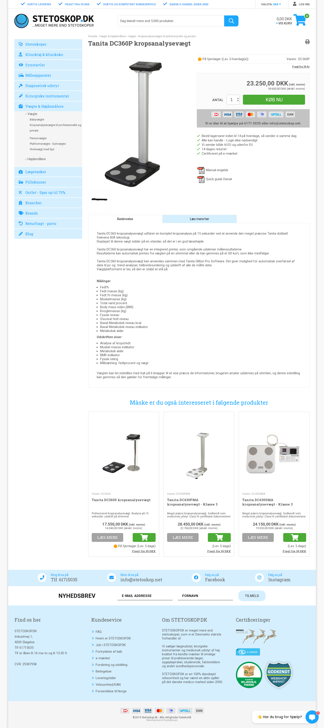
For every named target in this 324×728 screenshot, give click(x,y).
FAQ (99, 632)
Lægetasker (35, 171)
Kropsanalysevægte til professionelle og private (55, 127)
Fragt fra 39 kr (301, 66)
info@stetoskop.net (141, 579)
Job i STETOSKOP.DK (111, 645)
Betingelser (104, 671)
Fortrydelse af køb (109, 652)
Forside (92, 36)
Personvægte (38, 138)
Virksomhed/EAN (108, 685)
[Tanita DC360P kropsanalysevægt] (139, 122)
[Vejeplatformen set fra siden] (99, 202)
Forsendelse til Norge (111, 691)
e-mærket (103, 658)
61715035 (26, 648)
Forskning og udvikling (111, 665)
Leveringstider (106, 678)
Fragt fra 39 (144, 551)
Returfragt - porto (40, 223)
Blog (29, 234)
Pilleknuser (35, 182)
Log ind (304, 4)
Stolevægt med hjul (42, 149)
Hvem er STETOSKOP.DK (113, 638)
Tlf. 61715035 (64, 579)
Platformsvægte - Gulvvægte (48, 143)
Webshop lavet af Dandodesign (162, 720)
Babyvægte (37, 119)
